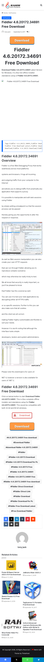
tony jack (7, 32)
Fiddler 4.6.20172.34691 (22, 472)
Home (5, 13)
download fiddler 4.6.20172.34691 (22, 447)
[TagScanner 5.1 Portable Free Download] (32, 590)
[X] (11, 519)
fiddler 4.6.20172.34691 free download (22, 481)
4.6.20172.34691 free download (22, 437)
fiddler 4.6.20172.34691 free (22, 477)
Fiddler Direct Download (22, 486)
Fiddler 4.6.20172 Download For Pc (22, 462)
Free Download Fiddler (22, 511)
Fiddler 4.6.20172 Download (22, 457)
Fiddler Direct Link (22, 491)
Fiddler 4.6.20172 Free (22, 467)
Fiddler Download (22, 496)
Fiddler (22, 452)
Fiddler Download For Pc (22, 501)
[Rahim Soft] (13, 5)
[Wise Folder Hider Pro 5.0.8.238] (11, 620)
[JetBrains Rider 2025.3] (32, 565)
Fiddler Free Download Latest (22, 506)
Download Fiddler (22, 442)
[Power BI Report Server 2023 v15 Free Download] (11, 565)
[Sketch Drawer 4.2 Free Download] (11, 587)
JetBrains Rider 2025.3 (32, 573)
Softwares (12, 13)
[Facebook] (6, 519)
